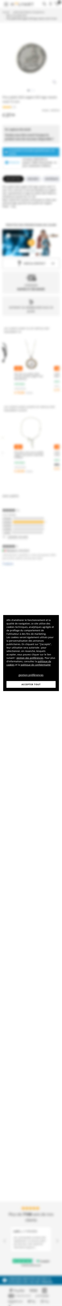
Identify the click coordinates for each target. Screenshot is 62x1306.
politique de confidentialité (36, 664)
